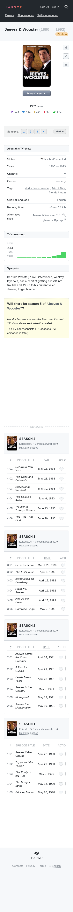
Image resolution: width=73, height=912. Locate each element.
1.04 (10, 783)
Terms (42, 865)
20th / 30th (58, 188)
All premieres (26, 15)
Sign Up (44, 6)
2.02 (10, 669)
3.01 (10, 565)
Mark (59, 131)
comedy (61, 181)
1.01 (10, 754)
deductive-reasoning (37, 188)
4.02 (10, 478)
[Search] (67, 7)
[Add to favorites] (61, 469)
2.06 (10, 705)
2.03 (10, 678)
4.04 (10, 498)
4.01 (10, 468)
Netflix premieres (47, 15)
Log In (55, 6)
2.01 (10, 657)
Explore (9, 15)
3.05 (10, 600)
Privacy (30, 865)
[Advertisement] (36, 381)
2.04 (10, 689)
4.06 (10, 518)
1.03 (10, 773)
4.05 (10, 508)
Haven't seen (35, 93)
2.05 (10, 697)
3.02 (10, 572)
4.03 (10, 488)
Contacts (17, 865)
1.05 (10, 792)
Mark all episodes (28, 447)
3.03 (10, 580)
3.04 (10, 590)
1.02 (10, 764)
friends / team (57, 192)
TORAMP (14, 7)
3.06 (10, 608)
